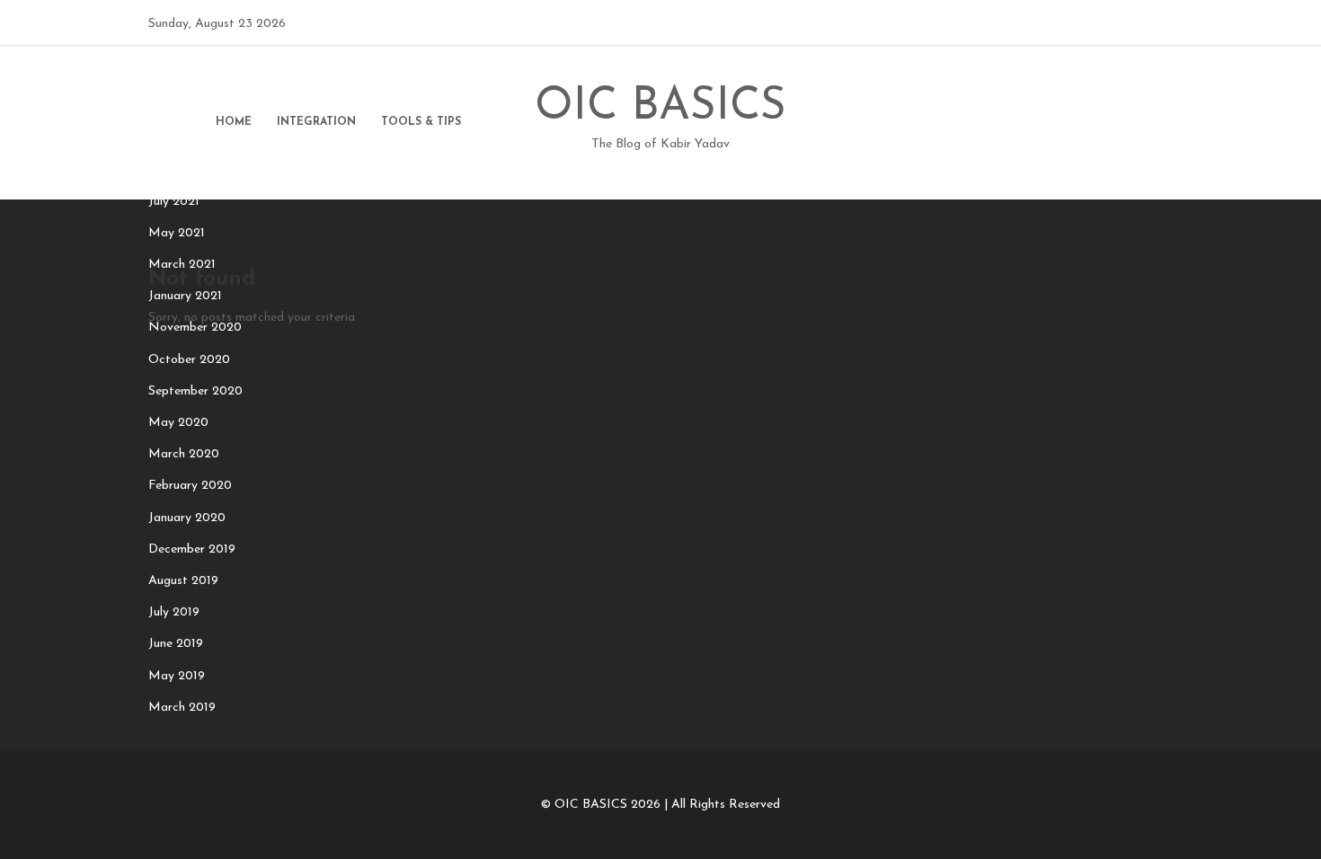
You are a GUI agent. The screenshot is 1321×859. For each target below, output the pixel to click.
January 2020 (187, 518)
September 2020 (195, 391)
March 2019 (182, 707)
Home (234, 122)
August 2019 (183, 581)
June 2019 (175, 644)
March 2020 (183, 454)
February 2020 (190, 485)
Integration (316, 122)
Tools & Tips (421, 122)
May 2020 (178, 423)
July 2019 (173, 612)
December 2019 (191, 549)
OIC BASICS (660, 120)
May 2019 (176, 676)
